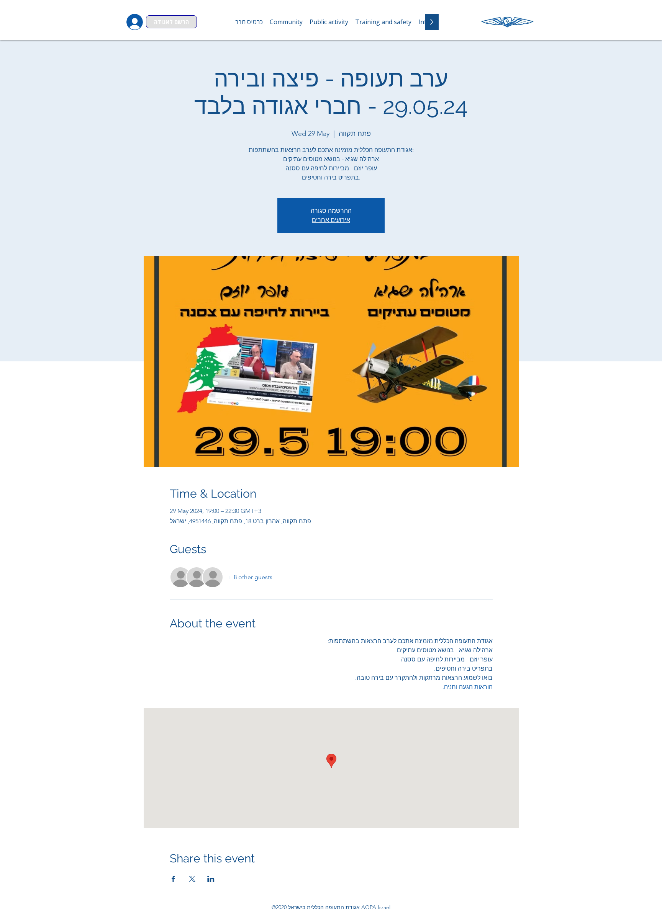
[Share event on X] (192, 879)
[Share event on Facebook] (173, 879)
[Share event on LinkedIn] (211, 879)
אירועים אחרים (331, 220)
